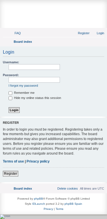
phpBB (38, 198)
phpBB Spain (73, 203)
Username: (11, 62)
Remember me (24, 92)
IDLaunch (38, 203)
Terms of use (13, 161)
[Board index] (53, 7)
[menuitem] (15, 33)
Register (10, 174)
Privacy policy (38, 161)
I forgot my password (23, 85)
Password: (11, 75)
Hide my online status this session (37, 98)
